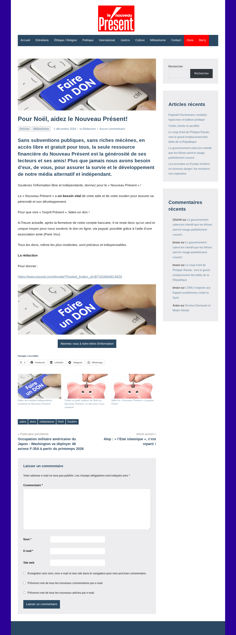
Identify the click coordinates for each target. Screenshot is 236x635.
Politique (87, 40)
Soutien (72, 421)
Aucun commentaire (112, 128)
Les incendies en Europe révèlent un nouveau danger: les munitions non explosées (189, 168)
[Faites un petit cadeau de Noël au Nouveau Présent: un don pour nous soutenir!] (86, 386)
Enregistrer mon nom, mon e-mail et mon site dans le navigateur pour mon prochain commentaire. (87, 573)
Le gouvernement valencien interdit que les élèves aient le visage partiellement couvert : (189, 153)
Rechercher (175, 66)
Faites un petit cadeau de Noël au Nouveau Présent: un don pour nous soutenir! (84, 404)
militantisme (47, 421)
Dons (190, 40)
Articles (24, 128)
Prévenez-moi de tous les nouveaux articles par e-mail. (61, 592)
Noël (61, 421)
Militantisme (158, 40)
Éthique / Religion (65, 40)
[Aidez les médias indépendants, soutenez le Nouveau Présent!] (39, 386)
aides (23, 421)
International (107, 40)
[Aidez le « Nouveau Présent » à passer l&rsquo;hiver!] (133, 386)
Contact (176, 40)
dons (33, 421)
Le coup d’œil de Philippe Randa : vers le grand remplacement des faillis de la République (189, 137)
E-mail (28, 550)
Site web (28, 562)
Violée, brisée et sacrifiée (183, 125)
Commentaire (33, 485)
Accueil (25, 40)
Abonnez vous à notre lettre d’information (87, 343)
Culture (140, 40)
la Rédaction (88, 128)
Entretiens (42, 40)
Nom (27, 539)
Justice (125, 40)
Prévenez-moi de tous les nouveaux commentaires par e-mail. (65, 583)
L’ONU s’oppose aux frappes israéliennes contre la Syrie (192, 292)
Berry (202, 40)
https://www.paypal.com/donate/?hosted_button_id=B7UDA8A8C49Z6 (70, 276)
